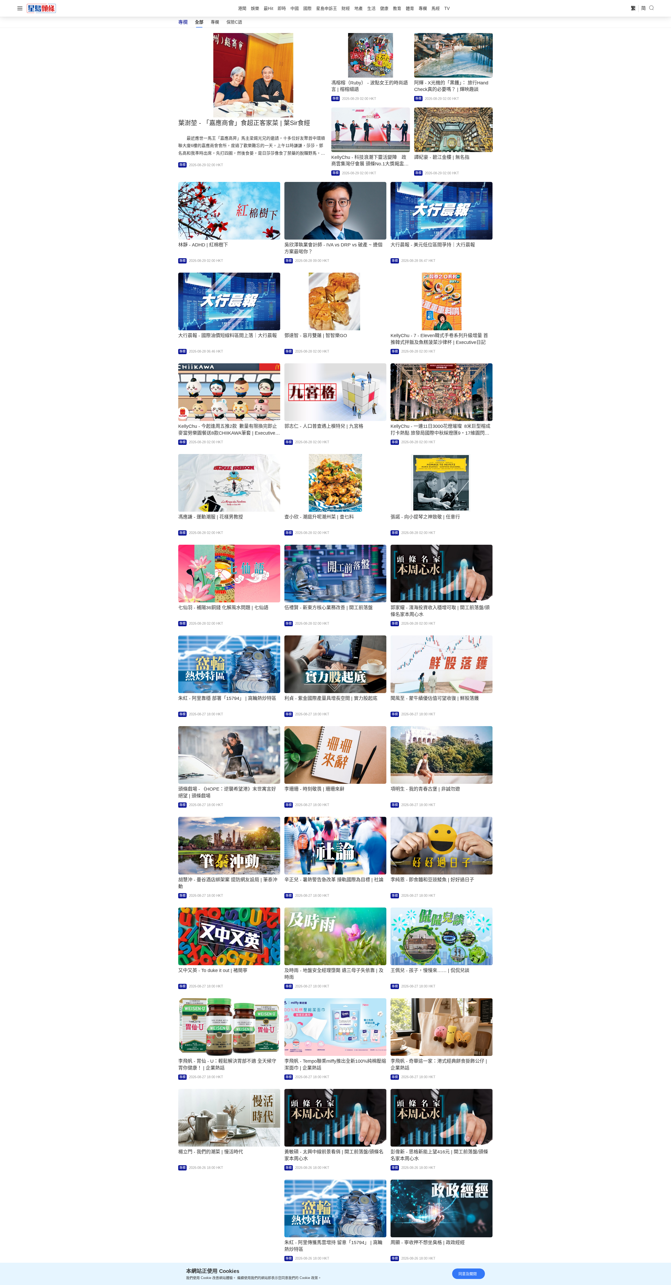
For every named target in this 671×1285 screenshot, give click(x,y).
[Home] (41, 8)
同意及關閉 (467, 1274)
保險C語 (234, 22)
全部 (199, 22)
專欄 (215, 22)
